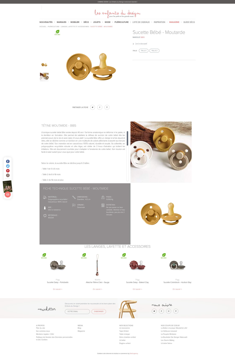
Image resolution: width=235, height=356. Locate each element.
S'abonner (98, 311)
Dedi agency (134, 353)
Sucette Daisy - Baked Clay (137, 282)
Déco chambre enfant (127, 337)
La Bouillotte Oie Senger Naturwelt (174, 337)
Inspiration (159, 22)
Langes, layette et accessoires (75, 26)
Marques (61, 22)
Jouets (96, 22)
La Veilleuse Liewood (169, 331)
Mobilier (74, 22)
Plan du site (40, 328)
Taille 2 (154, 51)
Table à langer (124, 334)
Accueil (43, 26)
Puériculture (122, 22)
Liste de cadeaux (141, 22)
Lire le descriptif (141, 44)
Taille (135, 50)
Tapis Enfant (124, 331)
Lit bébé (122, 340)
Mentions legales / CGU (45, 334)
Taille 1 (143, 51)
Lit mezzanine (124, 328)
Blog (79, 328)
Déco (86, 22)
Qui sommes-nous (43, 331)
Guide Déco (189, 22)
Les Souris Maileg (167, 340)
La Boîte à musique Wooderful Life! (174, 328)
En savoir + (57, 289)
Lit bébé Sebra (166, 343)
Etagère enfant (124, 343)
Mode (107, 22)
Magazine (81, 331)
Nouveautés (46, 22)
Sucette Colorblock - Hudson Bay (177, 282)
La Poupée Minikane (168, 334)
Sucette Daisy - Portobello (57, 282)
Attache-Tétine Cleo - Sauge (97, 282)
